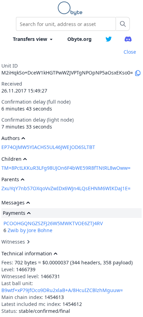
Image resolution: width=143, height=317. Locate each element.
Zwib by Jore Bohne (30, 230)
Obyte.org (79, 39)
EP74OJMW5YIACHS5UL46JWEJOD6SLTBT (48, 147)
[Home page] (71, 8)
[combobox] (66, 24)
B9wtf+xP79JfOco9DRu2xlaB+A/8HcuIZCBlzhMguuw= (62, 290)
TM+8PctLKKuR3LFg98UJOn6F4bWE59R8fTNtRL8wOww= (66, 168)
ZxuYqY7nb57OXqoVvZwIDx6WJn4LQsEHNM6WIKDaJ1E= (66, 188)
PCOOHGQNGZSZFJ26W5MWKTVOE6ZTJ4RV (53, 223)
